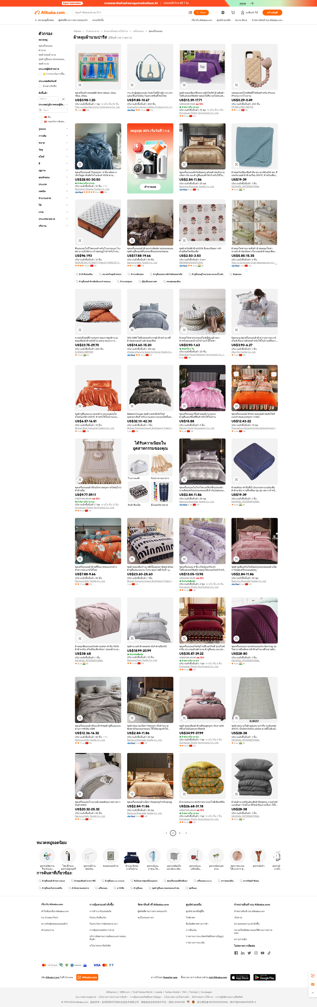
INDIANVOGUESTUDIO (191, 262)
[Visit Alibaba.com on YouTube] (262, 953)
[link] (312, 975)
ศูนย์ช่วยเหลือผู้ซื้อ (195, 911)
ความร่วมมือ (240, 939)
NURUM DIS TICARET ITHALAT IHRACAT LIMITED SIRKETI (98, 262)
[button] (190, 13)
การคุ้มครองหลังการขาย (101, 930)
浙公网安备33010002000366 (212, 1002)
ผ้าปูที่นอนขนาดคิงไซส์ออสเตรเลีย (167, 274)
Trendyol (193, 992)
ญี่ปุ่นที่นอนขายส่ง (149, 281)
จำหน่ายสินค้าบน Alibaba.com (249, 911)
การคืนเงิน (191, 930)
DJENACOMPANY (84, 352)
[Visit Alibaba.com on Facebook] (236, 953)
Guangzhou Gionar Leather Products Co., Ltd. (150, 107)
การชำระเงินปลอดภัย (100, 911)
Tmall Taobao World (142, 992)
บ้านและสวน (92, 31)
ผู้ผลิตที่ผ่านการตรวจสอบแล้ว (152, 911)
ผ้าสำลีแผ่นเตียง (86, 274)
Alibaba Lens (52, 977)
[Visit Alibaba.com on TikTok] (269, 953)
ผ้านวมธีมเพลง (137, 274)
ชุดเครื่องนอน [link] (155, 31)
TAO (184, 992)
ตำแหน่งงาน (47, 930)
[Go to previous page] (166, 833)
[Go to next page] (186, 833)
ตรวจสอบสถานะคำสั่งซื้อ (246, 923)
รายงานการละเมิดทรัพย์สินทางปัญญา (205, 936)
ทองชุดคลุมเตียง (174, 281)
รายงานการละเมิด (195, 942)
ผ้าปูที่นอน (138, 888)
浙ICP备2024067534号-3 (243, 1002)
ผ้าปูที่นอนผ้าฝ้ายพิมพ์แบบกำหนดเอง (95, 281)
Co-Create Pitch (49, 917)
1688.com (125, 992)
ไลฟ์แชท (190, 917)
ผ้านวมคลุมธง (126, 281)
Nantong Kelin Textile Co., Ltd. (142, 262)
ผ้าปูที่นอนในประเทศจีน (52, 888)
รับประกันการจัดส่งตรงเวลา (103, 923)
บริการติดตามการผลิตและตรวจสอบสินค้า (107, 938)
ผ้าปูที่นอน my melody (114, 881)
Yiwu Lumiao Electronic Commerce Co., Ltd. (97, 107)
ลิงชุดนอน (237, 274)
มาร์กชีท (120, 888)
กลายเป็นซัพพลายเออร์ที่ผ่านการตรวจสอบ (253, 931)
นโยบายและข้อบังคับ (100, 945)
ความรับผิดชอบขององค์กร (54, 923)
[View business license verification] (188, 1002)
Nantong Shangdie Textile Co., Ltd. (196, 186)
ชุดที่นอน (193, 888)
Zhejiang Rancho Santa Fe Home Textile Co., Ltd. (150, 352)
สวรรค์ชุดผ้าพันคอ (251, 881)
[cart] (233, 13)
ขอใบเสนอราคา (146, 917)
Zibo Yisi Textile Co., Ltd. (243, 352)
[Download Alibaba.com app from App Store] (240, 977)
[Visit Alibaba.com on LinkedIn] (243, 953)
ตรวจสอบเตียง (227, 881)
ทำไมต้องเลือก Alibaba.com (55, 911)
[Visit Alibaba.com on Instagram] (256, 953)
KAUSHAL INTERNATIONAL (245, 186)
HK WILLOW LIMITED (242, 107)
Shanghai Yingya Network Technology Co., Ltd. (202, 354)
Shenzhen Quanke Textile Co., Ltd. (92, 189)
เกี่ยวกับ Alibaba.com (52, 904)
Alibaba (77, 31)
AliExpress (111, 992)
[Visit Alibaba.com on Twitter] (249, 953)
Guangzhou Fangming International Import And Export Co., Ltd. (254, 428)
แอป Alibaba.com (218, 977)
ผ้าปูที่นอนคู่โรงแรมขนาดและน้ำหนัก (207, 274)
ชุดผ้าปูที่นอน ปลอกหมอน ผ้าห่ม (165, 888)
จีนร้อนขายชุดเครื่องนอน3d (145, 881)
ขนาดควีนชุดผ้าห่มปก (111, 274)
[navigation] (53, 432)
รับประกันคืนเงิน (97, 917)
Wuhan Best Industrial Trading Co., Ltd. (94, 428)
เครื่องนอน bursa (204, 881)
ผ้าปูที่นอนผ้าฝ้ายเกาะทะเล (53, 881)
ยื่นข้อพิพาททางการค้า (197, 923)
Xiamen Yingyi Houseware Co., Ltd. (196, 428)
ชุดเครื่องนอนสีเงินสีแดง (177, 881)
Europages (206, 992)
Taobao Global (172, 992)
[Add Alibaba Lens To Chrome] (87, 977)
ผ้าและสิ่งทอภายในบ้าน (116, 31)
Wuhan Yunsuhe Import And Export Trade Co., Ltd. (150, 428)
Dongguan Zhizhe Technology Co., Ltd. (199, 113)
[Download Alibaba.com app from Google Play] (264, 977)
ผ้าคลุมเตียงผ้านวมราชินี (84, 881)
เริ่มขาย (238, 917)
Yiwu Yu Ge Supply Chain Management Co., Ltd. (254, 262)
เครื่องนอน (138, 31)
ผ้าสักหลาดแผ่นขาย (80, 888)
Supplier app (170, 977)
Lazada (158, 992)
